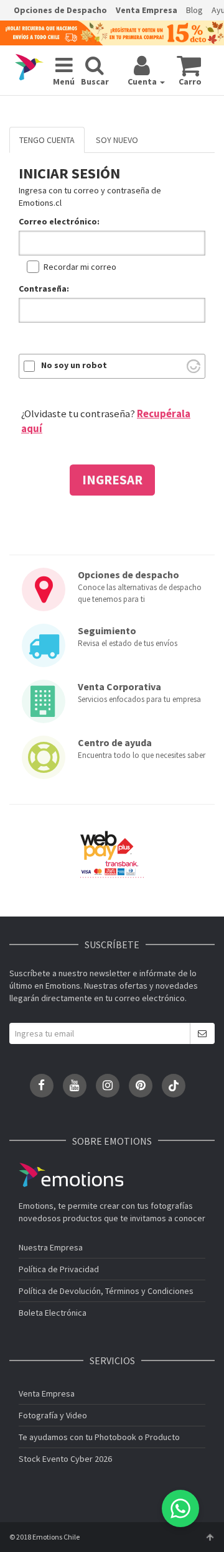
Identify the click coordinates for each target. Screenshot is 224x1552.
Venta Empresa (146, 10)
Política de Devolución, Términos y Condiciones (106, 1290)
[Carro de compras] (188, 65)
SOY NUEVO (117, 140)
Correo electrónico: (59, 221)
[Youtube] (74, 1085)
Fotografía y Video (53, 1415)
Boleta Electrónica (52, 1312)
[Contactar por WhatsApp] (180, 1508)
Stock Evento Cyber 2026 (65, 1458)
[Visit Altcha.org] (193, 366)
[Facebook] (42, 1085)
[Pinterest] (140, 1085)
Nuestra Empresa (51, 1247)
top (210, 1537)
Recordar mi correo (80, 266)
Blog (194, 10)
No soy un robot (74, 365)
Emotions (71, 1175)
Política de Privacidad (59, 1269)
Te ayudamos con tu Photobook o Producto (99, 1437)
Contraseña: (44, 288)
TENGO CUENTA (47, 140)
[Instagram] (107, 1085)
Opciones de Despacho (60, 10)
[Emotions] (29, 67)
